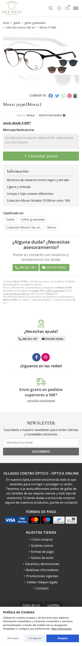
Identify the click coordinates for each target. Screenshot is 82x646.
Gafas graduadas (55, 290)
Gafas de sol (31, 605)
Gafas (35, 290)
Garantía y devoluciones (42, 564)
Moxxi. (50, 293)
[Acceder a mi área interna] (59, 8)
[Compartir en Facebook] (50, 95)
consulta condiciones (41, 400)
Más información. (61, 628)
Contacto (42, 588)
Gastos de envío (42, 558)
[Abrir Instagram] (45, 357)
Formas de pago (42, 552)
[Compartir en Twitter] (57, 95)
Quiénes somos (42, 545)
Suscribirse (41, 451)
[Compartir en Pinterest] (69, 95)
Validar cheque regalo (42, 582)
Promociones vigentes (42, 576)
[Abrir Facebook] (36, 357)
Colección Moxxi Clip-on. (16, 293)
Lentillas (53, 605)
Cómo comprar (42, 539)
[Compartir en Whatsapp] (63, 95)
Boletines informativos (42, 570)
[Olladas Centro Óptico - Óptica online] (11, 8)
